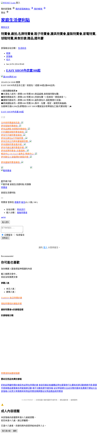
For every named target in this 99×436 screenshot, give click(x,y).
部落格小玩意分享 (9, 391)
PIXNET (30, 400)
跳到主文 (5, 27)
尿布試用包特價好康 (29, 385)
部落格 (9, 56)
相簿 (8, 53)
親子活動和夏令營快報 (42, 388)
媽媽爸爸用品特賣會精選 (29, 391)
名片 (8, 59)
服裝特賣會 (22, 213)
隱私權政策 (64, 400)
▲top (3, 217)
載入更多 (5, 222)
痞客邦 (17, 202)
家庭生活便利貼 (15, 20)
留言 (23, 202)
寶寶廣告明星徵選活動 (21, 388)
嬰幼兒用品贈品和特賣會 (51, 391)
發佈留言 (5, 238)
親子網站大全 (91, 388)
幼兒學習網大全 (61, 388)
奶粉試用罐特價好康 (10, 385)
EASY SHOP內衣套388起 (23, 70)
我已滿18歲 (6, 431)
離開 (14, 431)
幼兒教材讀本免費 (76, 388)
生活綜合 (22, 48)
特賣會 (4, 187)
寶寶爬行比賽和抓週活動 (72, 385)
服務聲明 (74, 400)
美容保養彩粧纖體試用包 (50, 385)
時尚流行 (21, 209)
